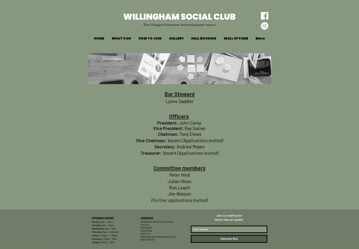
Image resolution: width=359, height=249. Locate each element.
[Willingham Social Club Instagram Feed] (264, 26)
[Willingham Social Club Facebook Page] (264, 15)
